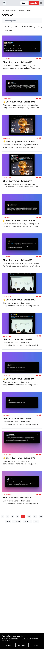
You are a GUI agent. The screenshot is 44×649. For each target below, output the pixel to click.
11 (29, 516)
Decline (35, 645)
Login (24, 3)
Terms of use (26, 639)
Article (38, 26)
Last (35, 521)
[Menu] (41, 2)
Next (26, 521)
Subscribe (33, 3)
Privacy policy (13, 639)
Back (18, 521)
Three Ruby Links (27, 26)
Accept (8, 645)
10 (23, 516)
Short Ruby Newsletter (9, 10)
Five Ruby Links (8, 30)
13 (41, 516)
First (8, 521)
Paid (16, 26)
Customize (22, 645)
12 (35, 516)
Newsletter (7, 26)
